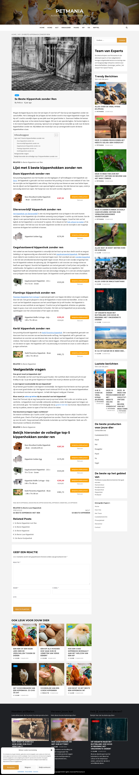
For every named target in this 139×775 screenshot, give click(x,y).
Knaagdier (66, 28)
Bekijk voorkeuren (44, 767)
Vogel (100, 226)
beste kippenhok (22, 503)
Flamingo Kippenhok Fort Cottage (26, 297)
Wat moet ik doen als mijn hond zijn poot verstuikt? (23, 744)
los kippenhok (72, 503)
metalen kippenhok (82, 257)
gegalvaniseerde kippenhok (67, 254)
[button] (51, 750)
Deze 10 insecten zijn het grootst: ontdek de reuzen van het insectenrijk (110, 176)
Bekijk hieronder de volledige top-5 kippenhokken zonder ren (35, 156)
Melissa (20, 102)
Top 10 (100, 118)
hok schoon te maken (75, 222)
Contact (98, 527)
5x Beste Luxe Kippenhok (31, 508)
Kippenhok (98, 492)
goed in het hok (62, 405)
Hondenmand (99, 487)
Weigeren (28, 767)
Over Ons (35, 771)
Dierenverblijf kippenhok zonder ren (28, 143)
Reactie (16, 562)
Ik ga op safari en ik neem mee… (110, 351)
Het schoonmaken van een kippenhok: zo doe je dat (24, 690)
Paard (76, 28)
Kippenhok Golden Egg (33, 236)
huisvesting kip (33, 503)
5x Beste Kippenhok (28, 364)
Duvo (15, 180)
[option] (110, 393)
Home (42, 28)
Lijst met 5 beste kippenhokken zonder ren (29, 138)
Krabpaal (98, 495)
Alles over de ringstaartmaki (110, 281)
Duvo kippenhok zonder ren (25, 141)
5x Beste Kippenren (28, 427)
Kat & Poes (57, 721)
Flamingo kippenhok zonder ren (26, 148)
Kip (83, 28)
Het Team (98, 513)
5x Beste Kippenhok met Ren (32, 162)
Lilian (17, 658)
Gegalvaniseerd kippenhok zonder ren (28, 146)
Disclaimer (98, 524)
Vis (89, 28)
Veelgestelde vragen (21, 154)
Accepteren (11, 767)
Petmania (69, 11)
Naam (15, 588)
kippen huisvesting (45, 503)
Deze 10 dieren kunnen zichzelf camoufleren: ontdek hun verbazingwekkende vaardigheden (127, 399)
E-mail (56, 588)
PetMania (100, 111)
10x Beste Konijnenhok (23, 538)
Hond (49, 28)
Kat (57, 28)
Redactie (45, 693)
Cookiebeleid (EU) (101, 435)
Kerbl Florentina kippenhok (52, 332)
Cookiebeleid (21, 771)
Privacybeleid (28, 771)
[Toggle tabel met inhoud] (55, 135)
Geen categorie (103, 260)
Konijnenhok (99, 490)
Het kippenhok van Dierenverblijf (25, 213)
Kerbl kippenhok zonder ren (25, 151)
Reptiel (96, 28)
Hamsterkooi (99, 485)
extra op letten (31, 396)
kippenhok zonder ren (59, 503)
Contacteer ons (100, 430)
